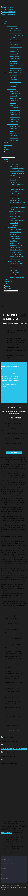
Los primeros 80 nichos (16, 33)
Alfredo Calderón (14, 54)
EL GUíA (6, 142)
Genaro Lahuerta (14, 100)
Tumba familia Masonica (16, 40)
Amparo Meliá (13, 86)
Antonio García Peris (15, 114)
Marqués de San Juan (15, 68)
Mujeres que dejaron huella (14, 72)
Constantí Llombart (15, 117)
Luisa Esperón (13, 79)
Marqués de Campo (15, 93)
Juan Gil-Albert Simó (15, 107)
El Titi (11, 131)
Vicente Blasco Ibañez (15, 51)
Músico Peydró (14, 135)
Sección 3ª (12, 42)
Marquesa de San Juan (15, 82)
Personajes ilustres (11, 89)
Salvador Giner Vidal (15, 126)
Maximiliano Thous (15, 110)
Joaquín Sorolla (14, 96)
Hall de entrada (14, 28)
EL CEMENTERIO (8, 145)
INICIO (5, 21)
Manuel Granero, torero (16, 47)
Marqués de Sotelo (15, 105)
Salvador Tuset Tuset (15, 112)
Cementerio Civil (14, 49)
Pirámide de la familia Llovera (17, 35)
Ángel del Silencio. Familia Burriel (18, 70)
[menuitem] (6, 150)
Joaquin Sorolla (14, 63)
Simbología (13, 37)
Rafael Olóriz (13, 103)
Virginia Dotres (13, 61)
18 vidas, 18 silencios (12, 26)
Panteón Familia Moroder (16, 65)
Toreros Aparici (14, 138)
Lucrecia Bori (13, 84)
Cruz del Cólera (14, 44)
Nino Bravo (13, 133)
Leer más (14, 452)
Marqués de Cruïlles (15, 91)
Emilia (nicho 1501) (14, 77)
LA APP (5, 147)
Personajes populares (12, 124)
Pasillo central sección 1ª (16, 30)
